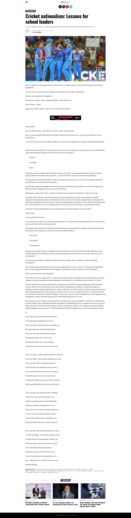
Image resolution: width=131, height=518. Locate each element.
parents (90, 471)
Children (39, 469)
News (84, 471)
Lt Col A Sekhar (37, 32)
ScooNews (29, 472)
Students (37, 472)
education (85, 469)
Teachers (44, 472)
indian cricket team (63, 471)
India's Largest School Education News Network (41, 471)
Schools (101, 471)
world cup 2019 (53, 472)
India (91, 469)
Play (95, 471)
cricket (46, 469)
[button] (26, 2)
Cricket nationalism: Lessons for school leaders (65, 469)
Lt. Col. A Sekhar (76, 471)
